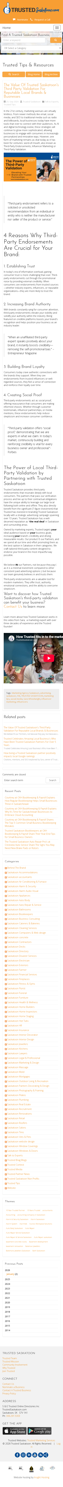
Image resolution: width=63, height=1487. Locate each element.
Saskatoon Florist (16, 988)
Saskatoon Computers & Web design (26, 932)
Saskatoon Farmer (16, 969)
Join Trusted (8, 1371)
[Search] (56, 40)
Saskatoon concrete (17, 937)
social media (17, 698)
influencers (22, 701)
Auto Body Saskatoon (14, 1228)
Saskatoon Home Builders (21, 1006)
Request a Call (41, 19)
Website (11, 1187)
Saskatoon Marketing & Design (23, 1062)
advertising (45, 693)
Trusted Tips (10, 104)
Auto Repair (30, 1228)
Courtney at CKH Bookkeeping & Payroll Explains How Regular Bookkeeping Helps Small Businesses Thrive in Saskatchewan (31, 800)
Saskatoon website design (21, 1141)
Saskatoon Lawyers (17, 1053)
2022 (7, 1293)
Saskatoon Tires (15, 1132)
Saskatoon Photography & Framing (25, 1090)
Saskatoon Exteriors (17, 965)
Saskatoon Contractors (19, 941)
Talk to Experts (51, 101)
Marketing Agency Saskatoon (25, 693)
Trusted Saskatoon (32, 101)
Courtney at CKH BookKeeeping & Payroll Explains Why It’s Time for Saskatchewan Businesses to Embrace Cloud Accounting (31, 811)
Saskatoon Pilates (16, 1095)
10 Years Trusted (33, 1210)
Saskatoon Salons (16, 1127)
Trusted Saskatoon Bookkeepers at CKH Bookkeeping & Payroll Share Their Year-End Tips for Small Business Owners (30, 834)
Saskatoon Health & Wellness (22, 1002)
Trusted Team (9, 1358)
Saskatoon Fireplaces (18, 979)
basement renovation (14, 1246)
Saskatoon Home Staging (20, 1016)
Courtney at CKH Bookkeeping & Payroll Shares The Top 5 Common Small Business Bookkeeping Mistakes (30, 822)
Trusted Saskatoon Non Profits (23, 1178)
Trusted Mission (10, 1361)
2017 (7, 1316)
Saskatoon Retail (16, 1118)
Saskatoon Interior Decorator (22, 1034)
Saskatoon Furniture (17, 997)
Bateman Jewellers (32, 1246)
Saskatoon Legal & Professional (23, 1057)
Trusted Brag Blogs (17, 1160)
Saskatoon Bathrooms (19, 909)
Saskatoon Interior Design (20, 1039)
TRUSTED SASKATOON (32, 695)
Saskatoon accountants (19, 877)
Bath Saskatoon (38, 1250)
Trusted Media (14, 1169)
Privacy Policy (9, 1393)
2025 (7, 1279)
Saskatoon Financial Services (22, 974)
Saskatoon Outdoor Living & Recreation (27, 1081)
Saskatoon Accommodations (22, 872)
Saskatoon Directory (17, 951)
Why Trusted (8, 1367)
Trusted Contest (15, 1164)
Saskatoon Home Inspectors (22, 1011)
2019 (7, 1307)
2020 (7, 1302)
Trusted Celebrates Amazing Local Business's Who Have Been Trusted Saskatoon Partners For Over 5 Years (30, 742)
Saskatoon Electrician (18, 960)
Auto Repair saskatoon (43, 1237)
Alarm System (11, 1224)
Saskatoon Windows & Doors (22, 1150)
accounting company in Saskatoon (31, 1215)
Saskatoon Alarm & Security (21, 886)
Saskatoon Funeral (17, 993)
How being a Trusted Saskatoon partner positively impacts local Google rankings (30, 754)
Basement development (38, 1241)
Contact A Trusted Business (16, 1390)
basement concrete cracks (16, 1241)
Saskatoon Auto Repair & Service (24, 904)
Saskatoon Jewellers (17, 1044)
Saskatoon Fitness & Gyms (21, 983)
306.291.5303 (13, 1415)
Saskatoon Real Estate (19, 1104)
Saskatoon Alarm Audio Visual (22, 890)
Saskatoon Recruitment (19, 1109)
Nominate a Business (13, 1387)
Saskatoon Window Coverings (22, 1146)
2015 (7, 1325)
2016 (7, 1321)
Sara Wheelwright (32, 698)
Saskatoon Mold (15, 1071)
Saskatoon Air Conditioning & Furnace (27, 881)
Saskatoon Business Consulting (23, 918)
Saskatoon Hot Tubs (18, 1020)
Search (15, 74)
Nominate (22, 19)
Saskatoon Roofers (17, 1122)
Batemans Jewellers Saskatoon (18, 1250)
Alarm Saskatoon (38, 1219)
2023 (7, 1288)
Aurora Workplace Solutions (40, 1224)
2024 (7, 1283)
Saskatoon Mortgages (18, 1076)
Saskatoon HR (14, 1025)
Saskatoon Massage (17, 1067)
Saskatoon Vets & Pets (19, 1136)
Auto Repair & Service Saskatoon (19, 1237)
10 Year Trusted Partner (15, 1210)
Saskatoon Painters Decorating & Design (28, 1085)
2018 (7, 1311)
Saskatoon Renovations (19, 1113)
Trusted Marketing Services (41, 1440)
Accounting (10, 1215)
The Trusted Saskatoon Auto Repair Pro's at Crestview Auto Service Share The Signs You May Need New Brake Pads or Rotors (29, 845)
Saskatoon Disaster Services (22, 955)
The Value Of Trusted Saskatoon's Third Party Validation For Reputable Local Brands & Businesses (31, 91)
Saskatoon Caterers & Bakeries (23, 923)
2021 (7, 1297)
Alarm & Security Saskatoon (17, 1219)
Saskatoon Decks (16, 946)
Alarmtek (23, 1224)
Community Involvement (14, 1364)
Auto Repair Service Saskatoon (18, 1232)
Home (6, 28)
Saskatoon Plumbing (18, 1099)
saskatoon (11, 695)
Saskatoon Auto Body (18, 900)
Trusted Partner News (18, 1173)
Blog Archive (51, 74)
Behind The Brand (16, 867)
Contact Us (13, 607)
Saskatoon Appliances (18, 895)
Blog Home (34, 74)
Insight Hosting (41, 1477)
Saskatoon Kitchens (17, 1048)
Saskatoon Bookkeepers (20, 914)
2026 (11, 1272)
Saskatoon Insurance (18, 1030)
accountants (47, 1210)
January (10, 1273)
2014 (7, 1330)
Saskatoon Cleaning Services (22, 928)
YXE (18, 695)
